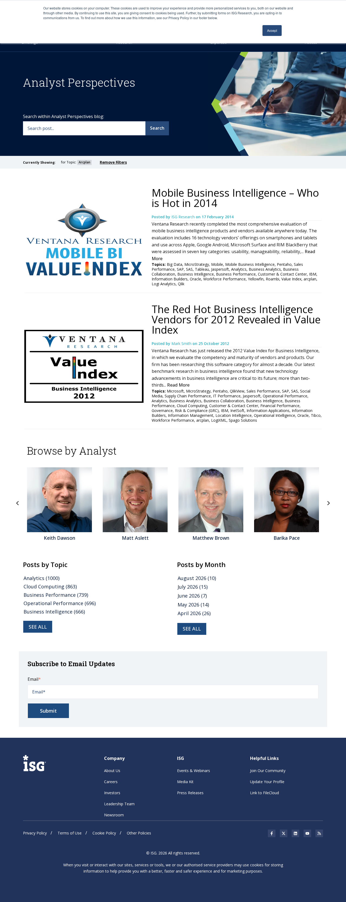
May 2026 (193, 604)
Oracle (195, 278)
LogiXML (219, 420)
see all (38, 626)
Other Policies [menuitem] (139, 833)
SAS (189, 269)
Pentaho (284, 264)
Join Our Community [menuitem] (267, 770)
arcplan (310, 278)
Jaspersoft (220, 269)
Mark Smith (181, 343)
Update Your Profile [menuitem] (267, 781)
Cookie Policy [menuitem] (104, 833)
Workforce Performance (224, 278)
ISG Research (183, 216)
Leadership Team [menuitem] (119, 803)
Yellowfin (256, 278)
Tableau (202, 269)
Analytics (239, 269)
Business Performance (236, 274)
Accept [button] (272, 30)
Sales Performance (263, 391)
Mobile (217, 264)
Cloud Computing (192, 405)
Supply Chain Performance (188, 395)
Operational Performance (285, 395)
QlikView (237, 391)
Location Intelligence (233, 415)
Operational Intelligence (274, 415)
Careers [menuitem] (111, 781)
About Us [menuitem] (112, 770)
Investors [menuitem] (112, 792)
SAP (180, 269)
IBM (312, 274)
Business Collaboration (224, 400)
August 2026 (197, 578)
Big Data (174, 264)
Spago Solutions (243, 420)
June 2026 (192, 595)
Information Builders (170, 278)
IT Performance (227, 395)
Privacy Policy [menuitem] (35, 833)
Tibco (316, 415)
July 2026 (193, 587)
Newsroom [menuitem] (114, 814)
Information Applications (268, 410)
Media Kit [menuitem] (185, 781)
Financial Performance (280, 405)
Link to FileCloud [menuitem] (264, 792)
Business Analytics (265, 269)
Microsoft (175, 391)
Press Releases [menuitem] (190, 792)
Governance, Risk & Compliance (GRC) (185, 410)
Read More (178, 385)
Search (157, 128)
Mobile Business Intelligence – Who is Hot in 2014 (235, 198)
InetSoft (237, 410)
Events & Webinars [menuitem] (193, 770)
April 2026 (194, 613)
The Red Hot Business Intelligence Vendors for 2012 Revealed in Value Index (236, 319)
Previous (17, 503)
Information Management (190, 415)
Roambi (272, 278)
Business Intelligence (195, 274)
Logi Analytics (164, 283)
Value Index (291, 278)
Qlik (181, 283)
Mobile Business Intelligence (250, 264)
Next (328, 503)
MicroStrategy (196, 264)
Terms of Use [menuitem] (70, 833)
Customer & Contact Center (282, 274)
